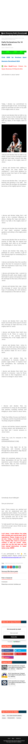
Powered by (10, 641)
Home (3, 38)
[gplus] (8, 654)
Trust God (18, 718)
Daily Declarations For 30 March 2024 (13, 38)
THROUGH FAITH (11, 718)
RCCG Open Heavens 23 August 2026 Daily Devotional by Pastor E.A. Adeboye (17, 675)
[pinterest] (20, 654)
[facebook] (8, 650)
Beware (4, 718)
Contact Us (18, 738)
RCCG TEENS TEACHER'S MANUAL (14, 715)
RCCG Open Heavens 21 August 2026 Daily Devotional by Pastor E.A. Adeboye (17, 682)
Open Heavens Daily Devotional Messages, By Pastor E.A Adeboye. (16, 741)
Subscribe (14, 637)
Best (4, 47)
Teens (3, 715)
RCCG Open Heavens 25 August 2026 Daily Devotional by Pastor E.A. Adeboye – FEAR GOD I (17, 667)
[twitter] (20, 650)
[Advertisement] (14, 16)
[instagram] (8, 657)
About (13, 738)
